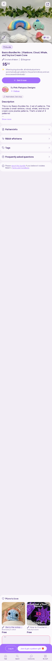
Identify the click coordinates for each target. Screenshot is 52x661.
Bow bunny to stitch (9, 630)
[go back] (3, 3)
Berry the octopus (14, 627)
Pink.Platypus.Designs (24, 87)
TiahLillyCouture (33, 630)
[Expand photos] (3, 37)
